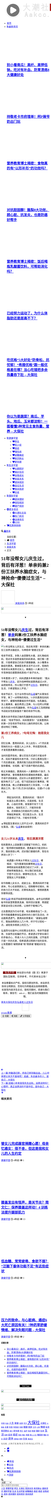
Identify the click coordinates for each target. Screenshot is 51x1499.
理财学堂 (13, 496)
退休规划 (19, 482)
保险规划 (19, 502)
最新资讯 (13, 26)
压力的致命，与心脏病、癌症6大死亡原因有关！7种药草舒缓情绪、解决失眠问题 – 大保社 (24, 1325)
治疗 (25, 1431)
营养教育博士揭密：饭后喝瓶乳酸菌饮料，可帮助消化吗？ (27, 266)
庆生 (25, 630)
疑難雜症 (19, 455)
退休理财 (19, 499)
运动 (5, 1439)
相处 (20, 1435)
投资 (47, 1427)
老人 (24, 1002)
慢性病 (18, 452)
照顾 (33, 1431)
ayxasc (6, 1012)
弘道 (33, 694)
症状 (10, 1435)
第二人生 (33, 1435)
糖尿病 (40, 1435)
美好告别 (19, 472)
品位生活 (19, 485)
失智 (11, 1427)
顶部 (11, 1475)
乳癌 (6, 1423)
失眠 (21, 1427)
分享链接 (26, 1016)
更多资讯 (13, 509)
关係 (21, 1423)
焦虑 (29, 1431)
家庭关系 (19, 479)
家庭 (30, 1427)
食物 (20, 1439)
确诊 (23, 1435)
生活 (14, 1491)
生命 (42, 1431)
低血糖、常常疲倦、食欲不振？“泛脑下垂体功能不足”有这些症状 (25, 1266)
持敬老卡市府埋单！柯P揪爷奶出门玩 (25, 1356)
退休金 (16, 1439)
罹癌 (44, 1435)
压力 (25, 1423)
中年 (3, 1423)
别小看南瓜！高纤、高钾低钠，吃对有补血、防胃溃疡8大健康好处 (28, 70)
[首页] (8, 1448)
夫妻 (6, 1427)
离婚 (27, 1435)
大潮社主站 (20, 513)
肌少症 (18, 445)
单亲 (11, 635)
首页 (9, 23)
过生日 (34, 685)
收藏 (6, 1016)
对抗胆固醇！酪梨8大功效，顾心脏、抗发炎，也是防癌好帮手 (28, 215)
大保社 (9, 1002)
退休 (10, 1438)
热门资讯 (19, 516)
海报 (15, 1016)
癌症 (17, 448)
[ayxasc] (8, 603)
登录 (8, 531)
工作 (34, 1427)
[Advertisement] (25, 1043)
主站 (11, 1465)
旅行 (11, 1431)
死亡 (21, 1431)
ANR (17, 522)
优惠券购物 (15, 525)
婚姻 (25, 1427)
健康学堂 (13, 438)
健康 (16, 1423)
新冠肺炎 (19, 458)
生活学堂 (13, 465)
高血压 (30, 1439)
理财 (38, 1431)
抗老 (17, 492)
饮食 (25, 1439)
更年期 (18, 462)
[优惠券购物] (8, 1451)
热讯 (11, 1468)
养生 (17, 441)
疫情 (6, 1435)
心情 (38, 1427)
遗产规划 (19, 506)
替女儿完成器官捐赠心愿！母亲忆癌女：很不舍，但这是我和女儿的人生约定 (25, 1148)
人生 (11, 1423)
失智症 (16, 1427)
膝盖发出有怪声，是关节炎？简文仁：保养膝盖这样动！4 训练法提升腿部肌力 (25, 1207)
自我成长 (19, 475)
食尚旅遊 (19, 489)
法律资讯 (19, 519)
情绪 (42, 1427)
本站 (11, 1461)
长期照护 (19, 468)
